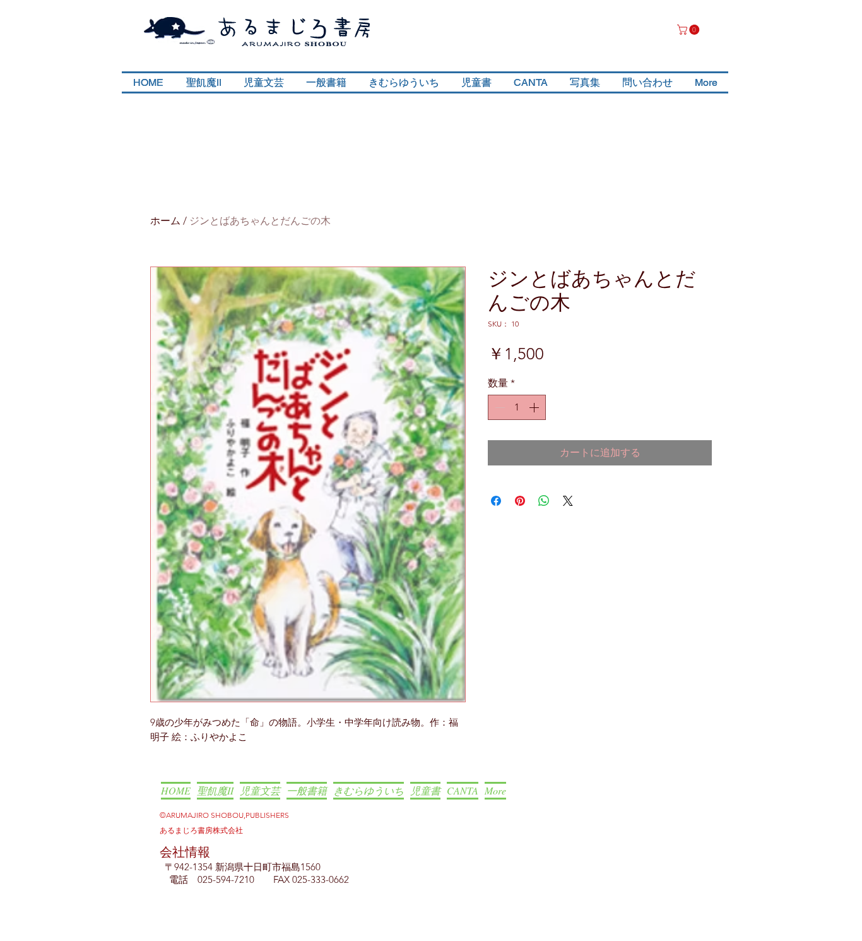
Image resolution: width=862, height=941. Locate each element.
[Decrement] (498, 407)
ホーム (165, 221)
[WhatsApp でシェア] (544, 500)
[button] (689, 30)
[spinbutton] (516, 407)
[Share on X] (568, 500)
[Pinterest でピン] (520, 500)
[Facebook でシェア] (496, 500)
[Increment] (535, 407)
